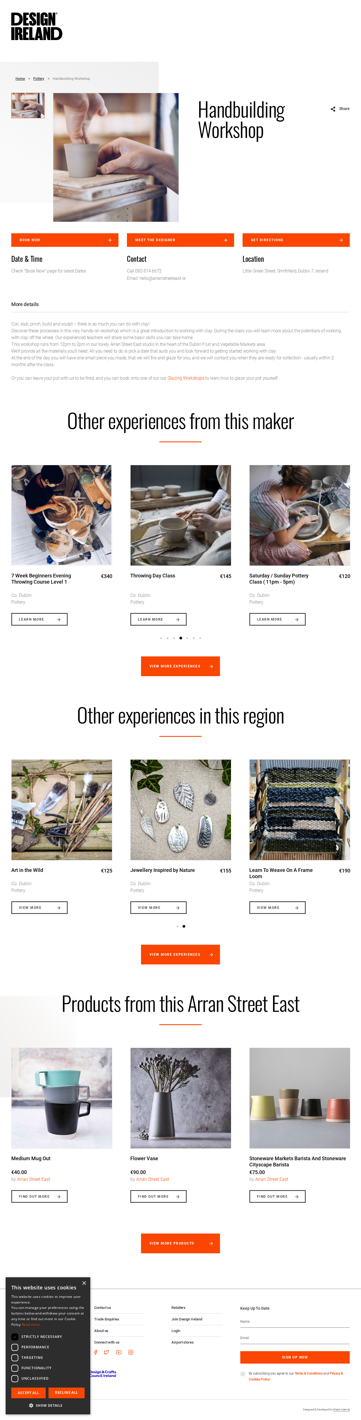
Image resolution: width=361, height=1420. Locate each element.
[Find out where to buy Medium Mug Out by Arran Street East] (61, 1098)
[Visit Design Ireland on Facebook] (95, 1352)
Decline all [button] (66, 1392)
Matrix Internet (341, 1409)
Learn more (31, 619)
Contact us (102, 1307)
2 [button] (167, 638)
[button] (48, 1405)
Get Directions (267, 240)
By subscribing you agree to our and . (296, 1376)
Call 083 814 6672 (144, 271)
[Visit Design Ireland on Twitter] (106, 1352)
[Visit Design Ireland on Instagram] (130, 1352)
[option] (61, 541)
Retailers (178, 1307)
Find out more (34, 1197)
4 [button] (180, 638)
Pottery (38, 79)
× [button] (84, 1283)
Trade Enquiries (106, 1319)
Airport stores (182, 1342)
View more (30, 908)
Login (175, 1331)
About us (101, 1331)
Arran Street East (33, 1179)
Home (20, 79)
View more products (171, 1243)
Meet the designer (155, 240)
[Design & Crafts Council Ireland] (92, 1373)
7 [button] (200, 638)
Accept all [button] (28, 1392)
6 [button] (193, 638)
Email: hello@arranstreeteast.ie (156, 278)
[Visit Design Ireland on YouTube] (119, 1352)
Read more (31, 1324)
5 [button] (187, 638)
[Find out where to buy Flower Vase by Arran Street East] (180, 1098)
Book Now (30, 240)
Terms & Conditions (309, 1373)
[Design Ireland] (36, 26)
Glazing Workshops (186, 378)
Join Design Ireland (186, 1319)
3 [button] (174, 638)
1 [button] (161, 638)
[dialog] (48, 1345)
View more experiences (174, 666)
